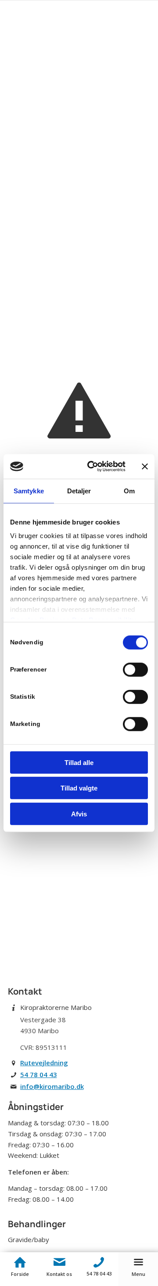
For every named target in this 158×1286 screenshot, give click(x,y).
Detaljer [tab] (79, 490)
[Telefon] (99, 1262)
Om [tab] (129, 490)
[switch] (135, 669)
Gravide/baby (28, 1239)
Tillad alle (79, 762)
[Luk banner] (145, 466)
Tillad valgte (79, 788)
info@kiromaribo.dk (52, 1086)
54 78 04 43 (38, 1074)
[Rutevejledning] (13, 1063)
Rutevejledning (44, 1062)
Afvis (79, 813)
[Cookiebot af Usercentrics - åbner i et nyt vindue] (93, 466)
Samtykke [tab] (29, 490)
